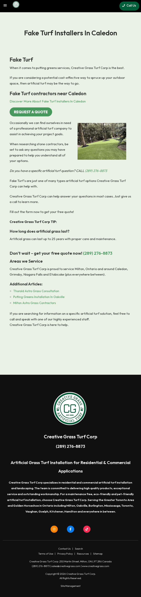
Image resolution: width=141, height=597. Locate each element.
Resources (83, 553)
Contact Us (64, 548)
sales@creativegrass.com (65, 566)
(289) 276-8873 (96, 171)
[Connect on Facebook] (70, 529)
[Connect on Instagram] (54, 529)
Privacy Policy (65, 553)
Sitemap (98, 553)
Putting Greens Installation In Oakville (38, 297)
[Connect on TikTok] (87, 529)
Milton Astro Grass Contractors (34, 303)
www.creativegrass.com (95, 566)
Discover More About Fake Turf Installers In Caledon (48, 101)
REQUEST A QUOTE (31, 112)
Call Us (131, 5)
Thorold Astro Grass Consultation (36, 291)
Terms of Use (45, 553)
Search (79, 548)
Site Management (70, 586)
